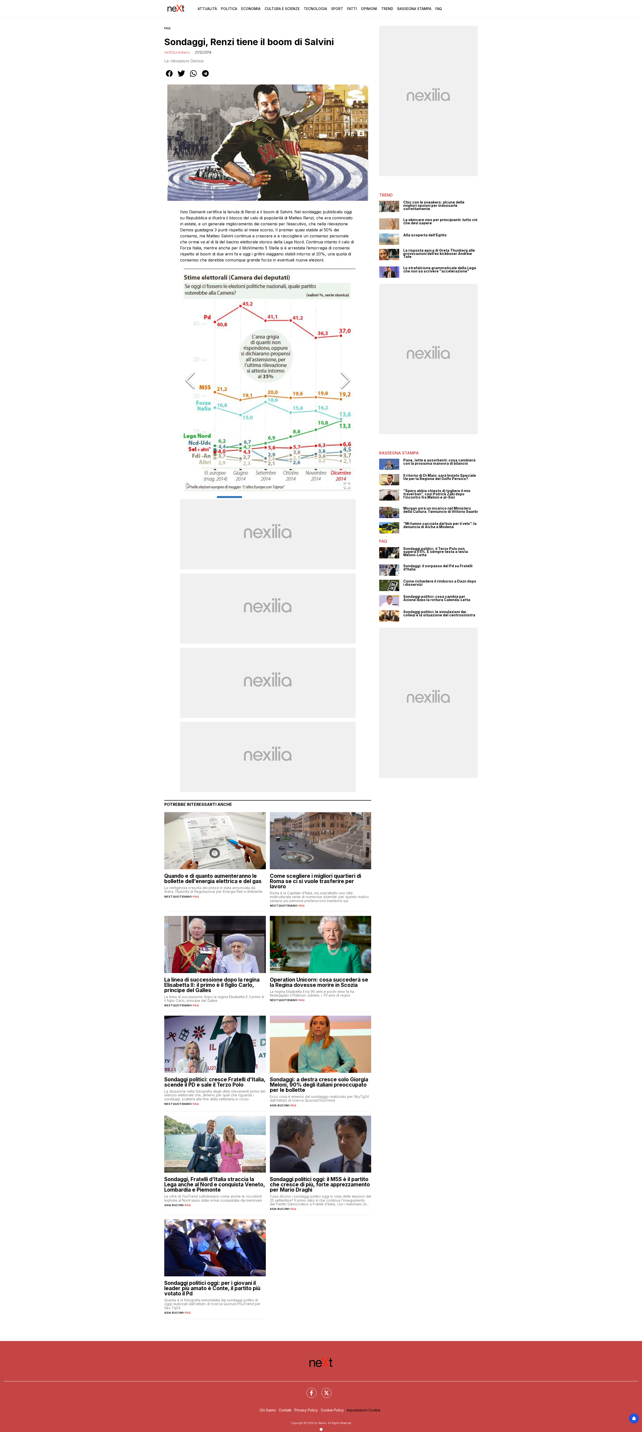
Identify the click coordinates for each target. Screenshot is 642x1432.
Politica (229, 9)
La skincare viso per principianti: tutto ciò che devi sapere (440, 221)
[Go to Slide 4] (306, 497)
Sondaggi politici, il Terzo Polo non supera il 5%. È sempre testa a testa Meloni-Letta (435, 552)
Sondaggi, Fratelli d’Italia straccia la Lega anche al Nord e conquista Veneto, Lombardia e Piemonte (214, 1184)
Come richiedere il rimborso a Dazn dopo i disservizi (439, 583)
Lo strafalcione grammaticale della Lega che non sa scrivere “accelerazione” (439, 269)
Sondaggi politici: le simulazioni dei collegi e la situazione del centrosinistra (439, 613)
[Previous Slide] (190, 381)
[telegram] (205, 76)
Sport (337, 9)
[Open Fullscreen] (347, 485)
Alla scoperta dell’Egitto (425, 235)
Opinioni (369, 9)
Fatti (352, 9)
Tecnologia (315, 9)
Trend (387, 9)
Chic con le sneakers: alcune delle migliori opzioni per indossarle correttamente (433, 205)
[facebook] (169, 76)
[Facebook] (308, 1390)
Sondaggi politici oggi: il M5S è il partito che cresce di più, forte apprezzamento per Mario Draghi (320, 1184)
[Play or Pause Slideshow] (188, 485)
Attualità (207, 9)
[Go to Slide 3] (280, 497)
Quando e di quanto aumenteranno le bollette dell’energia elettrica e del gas (213, 878)
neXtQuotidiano (177, 52)
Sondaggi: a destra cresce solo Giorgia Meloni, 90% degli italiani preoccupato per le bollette (319, 1085)
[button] (268, 380)
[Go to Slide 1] (229, 497)
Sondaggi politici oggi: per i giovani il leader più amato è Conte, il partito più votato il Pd (212, 1288)
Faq (438, 9)
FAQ (167, 28)
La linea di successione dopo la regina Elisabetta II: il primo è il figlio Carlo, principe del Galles (212, 985)
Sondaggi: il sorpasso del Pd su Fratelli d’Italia (437, 567)
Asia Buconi (279, 1105)
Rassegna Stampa (414, 9)
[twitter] (181, 76)
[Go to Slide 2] (255, 497)
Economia (251, 9)
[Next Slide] (346, 381)
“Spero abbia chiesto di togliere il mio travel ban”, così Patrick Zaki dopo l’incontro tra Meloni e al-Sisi (436, 494)
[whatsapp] (193, 76)
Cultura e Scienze (282, 9)
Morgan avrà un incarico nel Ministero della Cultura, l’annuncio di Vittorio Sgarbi (440, 510)
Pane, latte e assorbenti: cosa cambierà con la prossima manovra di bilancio (439, 462)
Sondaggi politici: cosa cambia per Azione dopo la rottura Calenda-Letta (436, 598)
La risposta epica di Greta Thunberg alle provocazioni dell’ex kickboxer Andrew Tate (439, 253)
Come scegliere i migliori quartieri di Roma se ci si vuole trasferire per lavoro (315, 881)
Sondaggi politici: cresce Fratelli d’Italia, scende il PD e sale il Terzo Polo (214, 1082)
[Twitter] (324, 1390)
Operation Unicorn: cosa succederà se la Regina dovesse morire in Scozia (319, 982)
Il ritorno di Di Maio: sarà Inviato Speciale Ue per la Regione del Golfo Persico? (439, 477)
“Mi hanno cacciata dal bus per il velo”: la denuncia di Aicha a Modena (439, 525)
